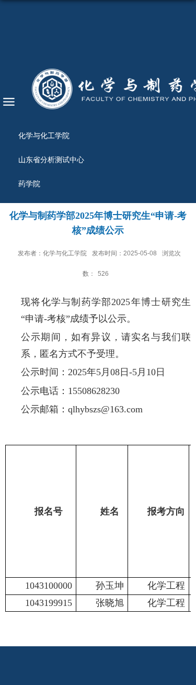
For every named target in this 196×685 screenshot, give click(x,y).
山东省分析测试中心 (51, 159)
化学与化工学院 (44, 135)
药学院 (29, 183)
